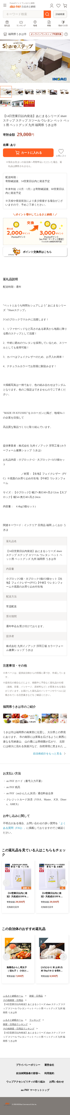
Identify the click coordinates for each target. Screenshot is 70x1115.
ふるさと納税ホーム (13, 996)
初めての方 (63, 25)
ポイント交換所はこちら (37, 251)
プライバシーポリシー (28, 1064)
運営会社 (49, 1064)
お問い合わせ (56, 1081)
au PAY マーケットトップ (35, 1090)
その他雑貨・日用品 (13, 1000)
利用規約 (49, 1073)
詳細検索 (60, 14)
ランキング (21, 25)
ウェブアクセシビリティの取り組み (25, 1081)
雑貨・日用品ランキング (15, 1024)
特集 (49, 25)
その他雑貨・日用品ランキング (18, 1028)
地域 (35, 25)
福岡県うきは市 (17, 34)
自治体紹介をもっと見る (47, 753)
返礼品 (7, 25)
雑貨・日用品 (36, 996)
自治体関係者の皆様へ (28, 1073)
